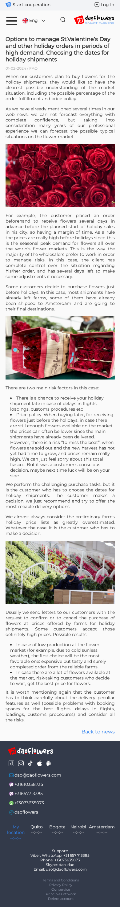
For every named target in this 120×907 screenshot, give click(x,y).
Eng (33, 20)
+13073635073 (29, 803)
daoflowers (26, 812)
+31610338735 (28, 784)
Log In (107, 4)
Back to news (98, 732)
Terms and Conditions (61, 880)
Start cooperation (31, 4)
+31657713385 (28, 793)
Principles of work (61, 894)
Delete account (61, 899)
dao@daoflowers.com (37, 775)
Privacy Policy (60, 885)
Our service (60, 889)
